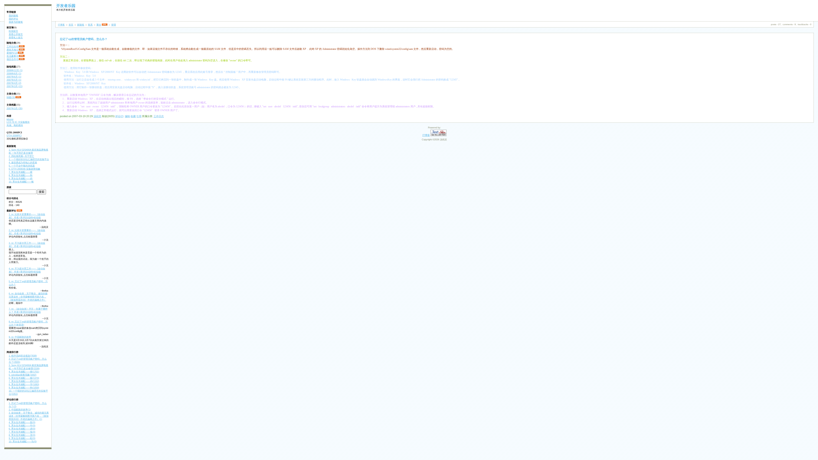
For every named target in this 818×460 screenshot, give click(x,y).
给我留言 (13, 31)
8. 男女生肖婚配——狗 (20, 175)
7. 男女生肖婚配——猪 (20, 172)
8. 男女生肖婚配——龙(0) (22, 435)
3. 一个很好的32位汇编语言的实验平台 (29, 159)
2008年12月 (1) (15, 70)
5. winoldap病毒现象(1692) (22, 375)
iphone (10, 119)
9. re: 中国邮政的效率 (20, 337)
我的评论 (13, 18)
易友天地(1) (13, 49)
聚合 (98, 24)
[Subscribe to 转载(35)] (18, 97)
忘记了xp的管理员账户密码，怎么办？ (83, 39)
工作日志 (159, 116)
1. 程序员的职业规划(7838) (23, 355)
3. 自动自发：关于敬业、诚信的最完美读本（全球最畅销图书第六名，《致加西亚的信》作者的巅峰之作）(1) (29, 415)
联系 (90, 24)
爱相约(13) (12, 53)
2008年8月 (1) (14, 73)
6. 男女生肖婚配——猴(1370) (24, 378)
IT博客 (61, 24)
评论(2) (119, 116)
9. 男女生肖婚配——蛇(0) (22, 438)
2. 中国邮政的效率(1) (20, 409)
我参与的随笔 (16, 22)
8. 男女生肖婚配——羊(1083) (24, 384)
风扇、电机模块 (15, 125)
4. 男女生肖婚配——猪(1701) (24, 371)
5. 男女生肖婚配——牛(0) (22, 425)
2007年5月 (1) (14, 80)
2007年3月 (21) (15, 86)
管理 (113, 24)
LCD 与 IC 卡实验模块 (18, 122)
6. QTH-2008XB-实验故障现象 (24, 169)
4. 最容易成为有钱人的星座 (23, 162)
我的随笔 (13, 15)
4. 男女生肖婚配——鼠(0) (22, 422)
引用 (138, 116)
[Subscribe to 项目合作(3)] (21, 59)
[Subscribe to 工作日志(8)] (21, 46)
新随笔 (80, 24)
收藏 (133, 116)
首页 (71, 24)
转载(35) (11, 97)
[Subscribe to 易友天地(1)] (21, 49)
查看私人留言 (16, 37)
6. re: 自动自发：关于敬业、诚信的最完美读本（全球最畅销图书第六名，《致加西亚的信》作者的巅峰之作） (28, 296)
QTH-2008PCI (14, 135)
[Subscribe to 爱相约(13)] (20, 53)
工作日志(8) (13, 46)
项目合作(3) (13, 59)
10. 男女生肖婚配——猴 (21, 181)
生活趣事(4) (13, 56)
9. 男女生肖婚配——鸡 (20, 178)
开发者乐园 (65, 6)
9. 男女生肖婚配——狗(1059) (24, 387)
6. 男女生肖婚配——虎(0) (22, 428)
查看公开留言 (16, 34)
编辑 (127, 116)
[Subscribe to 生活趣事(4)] (21, 56)
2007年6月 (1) (14, 76)
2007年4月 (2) (14, 83)
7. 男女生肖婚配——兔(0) (22, 432)
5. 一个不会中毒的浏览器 (22, 165)
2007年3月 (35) (15, 108)
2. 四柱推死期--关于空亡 (21, 156)
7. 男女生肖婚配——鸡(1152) (24, 381)
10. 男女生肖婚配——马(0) (23, 441)
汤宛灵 (97, 116)
